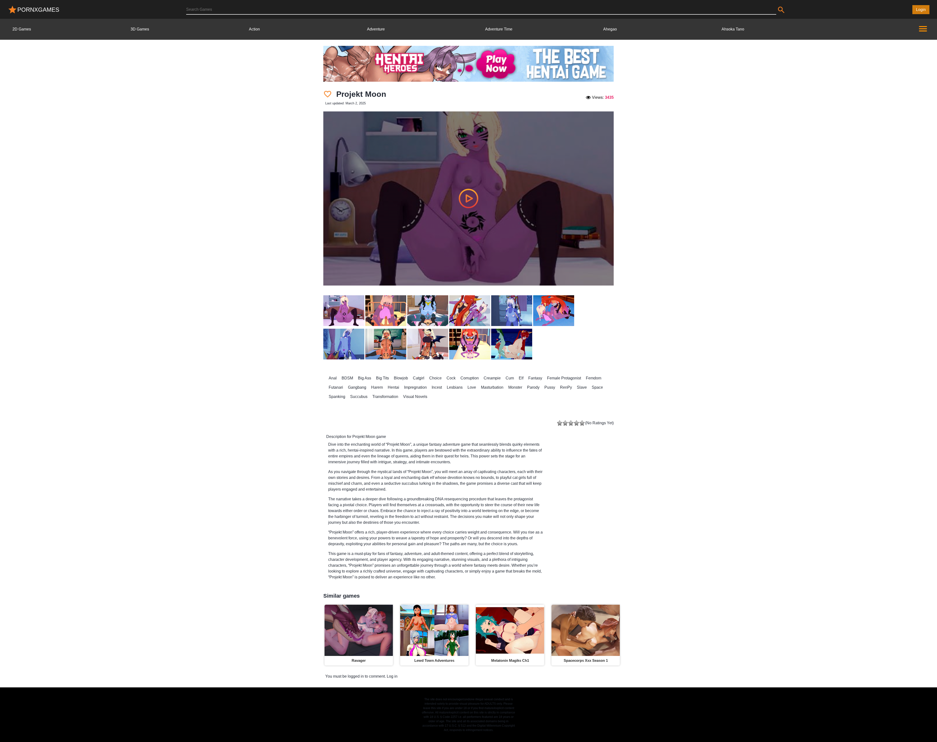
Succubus (358, 397)
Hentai (393, 387)
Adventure (376, 29)
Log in (392, 676)
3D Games (140, 29)
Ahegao (610, 29)
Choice (435, 378)
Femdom (593, 378)
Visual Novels (415, 397)
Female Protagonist (564, 378)
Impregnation (415, 387)
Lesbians (455, 387)
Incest (437, 387)
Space (597, 387)
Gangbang (357, 387)
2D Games (21, 29)
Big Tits (382, 378)
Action (254, 29)
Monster (515, 387)
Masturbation (492, 387)
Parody (533, 387)
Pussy (549, 387)
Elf (521, 378)
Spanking (337, 397)
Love (472, 387)
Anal (333, 378)
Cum (510, 378)
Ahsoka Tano (733, 29)
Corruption (469, 378)
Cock (451, 378)
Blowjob (401, 378)
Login (921, 10)
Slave (582, 387)
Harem (377, 387)
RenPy (566, 387)
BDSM (347, 378)
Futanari (336, 387)
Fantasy (535, 378)
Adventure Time (498, 29)
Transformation (385, 397)
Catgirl (418, 378)
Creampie (492, 378)
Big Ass (364, 378)
